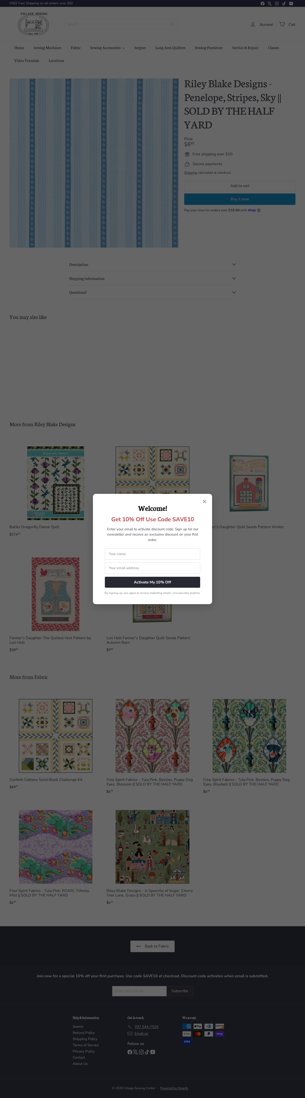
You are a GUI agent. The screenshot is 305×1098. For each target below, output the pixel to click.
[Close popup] (204, 501)
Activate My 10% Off (152, 582)
